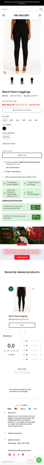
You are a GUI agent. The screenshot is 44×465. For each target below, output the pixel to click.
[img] (7, 101)
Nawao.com (5, 462)
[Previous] (3, 47)
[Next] (40, 47)
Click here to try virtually (22, 110)
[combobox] (20, 9)
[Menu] (3, 15)
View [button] (22, 325)
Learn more (22, 257)
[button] (40, 15)
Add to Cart (22, 155)
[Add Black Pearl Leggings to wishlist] (33, 289)
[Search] (41, 9)
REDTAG (5, 96)
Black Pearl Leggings (18, 316)
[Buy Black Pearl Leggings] (22, 300)
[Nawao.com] (21, 15)
